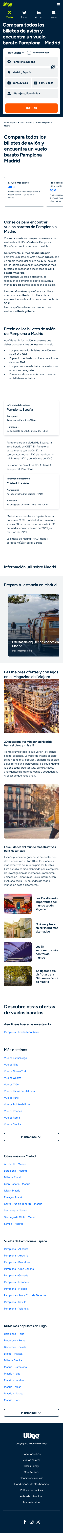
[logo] (7, 4)
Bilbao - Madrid (13, 1177)
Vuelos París (11, 1097)
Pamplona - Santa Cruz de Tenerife (25, 1295)
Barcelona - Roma (14, 1340)
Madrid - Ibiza (12, 1373)
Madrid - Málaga (13, 1393)
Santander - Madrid (15, 1210)
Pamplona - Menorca (16, 1282)
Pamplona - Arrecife (16, 1255)
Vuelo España (10, 122)
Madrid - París (12, 1400)
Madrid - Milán (12, 1386)
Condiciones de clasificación (31, 1484)
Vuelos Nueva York (15, 1071)
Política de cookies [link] (31, 1490)
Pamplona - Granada (16, 1275)
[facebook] (25, 1521)
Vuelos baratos (31, 1460)
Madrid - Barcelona (15, 1367)
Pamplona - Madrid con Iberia (21, 1032)
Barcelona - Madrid (15, 1170)
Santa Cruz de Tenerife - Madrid (23, 1203)
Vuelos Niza (11, 1064)
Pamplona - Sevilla (15, 1302)
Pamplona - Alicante (16, 1249)
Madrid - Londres (14, 1380)
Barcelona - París (14, 1333)
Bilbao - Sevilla (13, 1360)
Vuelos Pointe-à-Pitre (17, 1104)
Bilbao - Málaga (13, 1353)
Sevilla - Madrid (13, 1223)
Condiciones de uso (31, 1478)
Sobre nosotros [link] (31, 1454)
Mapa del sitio (31, 1502)
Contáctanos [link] (31, 1472)
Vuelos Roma (12, 1117)
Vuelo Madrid (26, 122)
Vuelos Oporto (12, 1077)
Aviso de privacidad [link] (31, 1496)
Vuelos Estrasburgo (15, 1058)
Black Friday (31, 1466)
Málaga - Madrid (13, 1197)
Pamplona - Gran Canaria (19, 1268)
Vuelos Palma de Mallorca (19, 1091)
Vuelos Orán (11, 1084)
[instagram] (31, 1521)
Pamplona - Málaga (15, 1288)
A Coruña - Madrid (15, 1164)
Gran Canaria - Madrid (17, 1184)
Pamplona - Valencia (16, 1308)
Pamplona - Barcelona (17, 1262)
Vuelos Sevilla (12, 1124)
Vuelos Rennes (13, 1111)
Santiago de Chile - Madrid (20, 1217)
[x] (38, 1521)
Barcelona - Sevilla (15, 1347)
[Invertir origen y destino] (53, 67)
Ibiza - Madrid (12, 1190)
